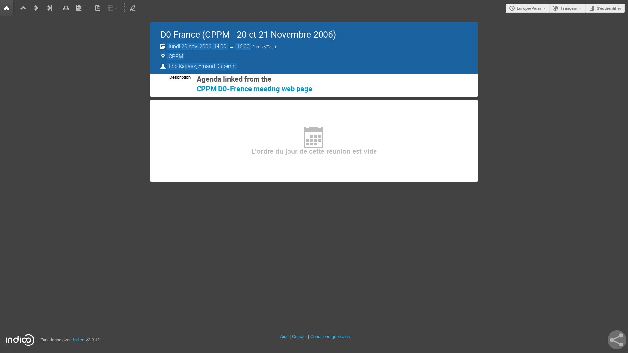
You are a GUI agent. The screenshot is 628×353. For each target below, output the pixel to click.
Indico (78, 340)
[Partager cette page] (617, 340)
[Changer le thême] (113, 8)
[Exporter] (81, 8)
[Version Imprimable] (66, 8)
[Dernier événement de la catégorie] (49, 8)
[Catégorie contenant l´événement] (23, 8)
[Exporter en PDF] (97, 8)
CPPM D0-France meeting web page (254, 88)
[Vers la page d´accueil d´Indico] (6, 8)
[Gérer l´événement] (132, 8)
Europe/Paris (529, 8)
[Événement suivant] (36, 8)
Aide (284, 336)
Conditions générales (330, 336)
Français (569, 8)
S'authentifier (609, 8)
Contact (299, 336)
